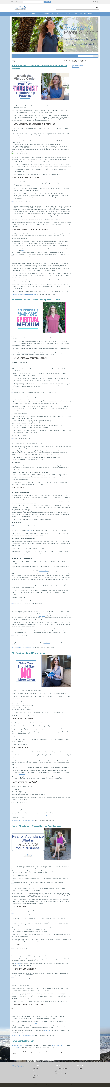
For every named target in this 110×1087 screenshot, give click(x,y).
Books (58, 13)
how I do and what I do (58, 1045)
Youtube (60, 1070)
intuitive (46, 1052)
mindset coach (57, 1052)
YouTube (98, 2)
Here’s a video (61, 631)
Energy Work (40, 1052)
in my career (42, 616)
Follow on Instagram (63, 1073)
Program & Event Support (46, 13)
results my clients (43, 571)
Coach (27, 1052)
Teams (18, 13)
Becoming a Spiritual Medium (19, 1045)
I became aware (25, 353)
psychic (63, 1052)
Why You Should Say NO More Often (28, 653)
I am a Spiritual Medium (23, 1041)
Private (34, 13)
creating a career (16, 1047)
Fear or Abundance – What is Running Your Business (36, 826)
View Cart (91, 13)
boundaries (24, 250)
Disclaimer (73, 1085)
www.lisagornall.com (28, 647)
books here (47, 643)
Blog (76, 13)
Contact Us (79, 1068)
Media (71, 13)
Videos (65, 13)
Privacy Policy (66, 1085)
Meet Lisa (83, 13)
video (18, 965)
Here (33, 224)
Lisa (13, 1052)
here (36, 1023)
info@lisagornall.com (17, 1035)
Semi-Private (25, 13)
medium (50, 1052)
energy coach (32, 1052)
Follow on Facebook (62, 1068)
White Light (29, 530)
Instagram (95, 2)
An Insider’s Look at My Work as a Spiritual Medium (36, 299)
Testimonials (75, 67)
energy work (18, 963)
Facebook (93, 2)
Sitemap (59, 1085)
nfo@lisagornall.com (17, 647)
